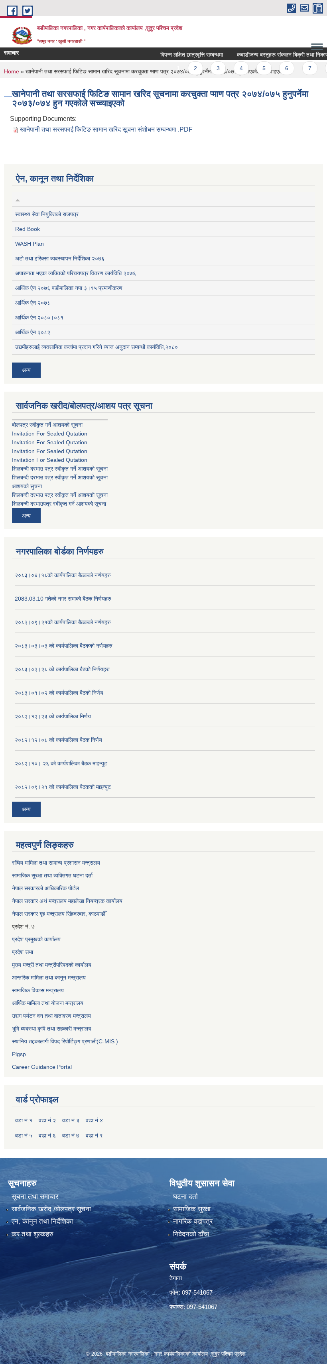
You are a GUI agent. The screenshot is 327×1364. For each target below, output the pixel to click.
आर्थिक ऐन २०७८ (32, 303)
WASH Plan (29, 243)
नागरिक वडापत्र (193, 1221)
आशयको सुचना (27, 486)
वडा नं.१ (23, 1120)
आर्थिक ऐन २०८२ (32, 332)
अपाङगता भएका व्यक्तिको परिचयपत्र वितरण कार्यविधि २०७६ (75, 273)
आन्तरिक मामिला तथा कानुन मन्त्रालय (49, 977)
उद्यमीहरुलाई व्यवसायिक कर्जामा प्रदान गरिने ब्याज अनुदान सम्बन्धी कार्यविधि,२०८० (96, 347)
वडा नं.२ (47, 1120)
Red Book (27, 229)
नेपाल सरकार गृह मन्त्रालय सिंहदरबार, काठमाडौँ (58, 914)
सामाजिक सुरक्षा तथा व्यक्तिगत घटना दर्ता (52, 875)
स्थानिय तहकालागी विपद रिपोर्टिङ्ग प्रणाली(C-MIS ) (65, 1041)
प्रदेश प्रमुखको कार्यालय (36, 939)
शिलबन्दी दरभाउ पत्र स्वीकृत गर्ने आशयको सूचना (60, 468)
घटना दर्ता (185, 1196)
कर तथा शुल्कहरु (32, 1234)
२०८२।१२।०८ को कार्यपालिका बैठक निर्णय (58, 740)
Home (11, 71)
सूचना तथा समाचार (35, 1196)
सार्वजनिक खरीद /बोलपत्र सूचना (51, 1209)
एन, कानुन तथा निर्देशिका (42, 1221)
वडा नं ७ (70, 1135)
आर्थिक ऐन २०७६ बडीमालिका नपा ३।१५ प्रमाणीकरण (68, 288)
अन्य (26, 370)
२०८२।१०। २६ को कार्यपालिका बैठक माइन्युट (61, 763)
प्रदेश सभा (22, 952)
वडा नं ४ (94, 1120)
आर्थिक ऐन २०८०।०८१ (39, 317)
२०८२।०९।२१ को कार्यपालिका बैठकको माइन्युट (63, 787)
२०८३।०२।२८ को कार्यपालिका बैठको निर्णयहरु (62, 669)
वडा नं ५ (23, 1135)
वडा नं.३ (70, 1120)
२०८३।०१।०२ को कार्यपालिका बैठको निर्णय (59, 693)
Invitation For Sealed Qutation (49, 433)
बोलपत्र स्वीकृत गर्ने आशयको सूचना (47, 425)
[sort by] (17, 199)
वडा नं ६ (47, 1135)
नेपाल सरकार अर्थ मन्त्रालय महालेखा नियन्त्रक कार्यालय (67, 901)
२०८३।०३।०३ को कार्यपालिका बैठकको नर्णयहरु (63, 646)
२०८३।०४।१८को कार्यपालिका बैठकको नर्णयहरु (63, 575)
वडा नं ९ (94, 1135)
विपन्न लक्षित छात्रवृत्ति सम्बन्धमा (179, 54)
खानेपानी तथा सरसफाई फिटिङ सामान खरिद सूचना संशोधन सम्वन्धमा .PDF (106, 129)
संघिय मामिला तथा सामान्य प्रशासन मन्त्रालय (56, 862)
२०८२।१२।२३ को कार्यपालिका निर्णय (53, 716)
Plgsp (19, 1054)
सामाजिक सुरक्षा (192, 1209)
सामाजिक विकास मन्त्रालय (38, 990)
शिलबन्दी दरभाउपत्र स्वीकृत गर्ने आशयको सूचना (59, 504)
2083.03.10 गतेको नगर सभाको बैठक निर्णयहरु (63, 598)
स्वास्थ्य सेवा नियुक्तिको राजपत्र (47, 214)
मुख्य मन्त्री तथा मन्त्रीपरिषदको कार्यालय (51, 965)
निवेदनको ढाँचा (191, 1234)
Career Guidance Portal (42, 1067)
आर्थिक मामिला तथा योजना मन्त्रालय (47, 1003)
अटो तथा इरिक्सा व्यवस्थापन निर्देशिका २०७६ (59, 258)
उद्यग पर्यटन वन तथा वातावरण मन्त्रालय (51, 1016)
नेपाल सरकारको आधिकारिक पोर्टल (45, 888)
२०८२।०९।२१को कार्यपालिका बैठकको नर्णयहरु (63, 622)
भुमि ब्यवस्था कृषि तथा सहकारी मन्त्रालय (51, 1028)
